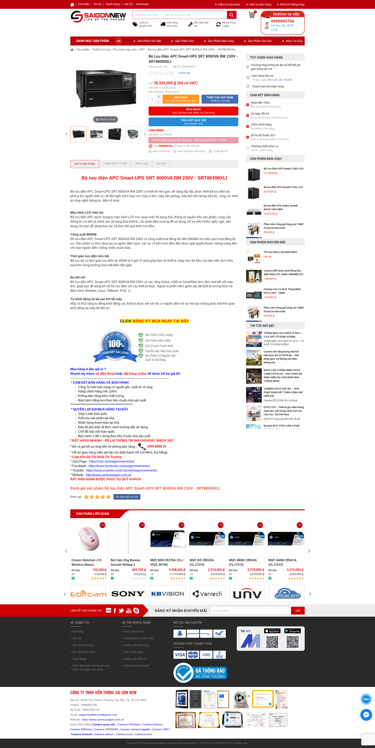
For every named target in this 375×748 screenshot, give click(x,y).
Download (142, 4)
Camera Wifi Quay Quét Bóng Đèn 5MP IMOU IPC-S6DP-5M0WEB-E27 (284, 270)
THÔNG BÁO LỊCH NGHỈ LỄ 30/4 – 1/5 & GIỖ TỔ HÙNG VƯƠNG (283, 335)
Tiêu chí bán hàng (83, 645)
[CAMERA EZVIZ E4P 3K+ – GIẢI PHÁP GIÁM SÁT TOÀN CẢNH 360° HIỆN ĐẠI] (254, 394)
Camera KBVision (81, 729)
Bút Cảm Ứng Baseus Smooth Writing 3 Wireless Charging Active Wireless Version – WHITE (88, 562)
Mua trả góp (294, 41)
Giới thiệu (83, 4)
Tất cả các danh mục (146, 14)
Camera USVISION (106, 729)
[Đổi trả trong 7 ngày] (218, 24)
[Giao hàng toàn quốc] (162, 24)
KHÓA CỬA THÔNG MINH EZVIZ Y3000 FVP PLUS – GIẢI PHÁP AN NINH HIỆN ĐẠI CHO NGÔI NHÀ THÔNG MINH (283, 375)
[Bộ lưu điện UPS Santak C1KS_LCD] (254, 190)
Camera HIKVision (129, 724)
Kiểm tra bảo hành (229, 4)
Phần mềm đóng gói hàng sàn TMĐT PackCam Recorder (284, 223)
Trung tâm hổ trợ (134, 631)
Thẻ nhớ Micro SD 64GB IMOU (280, 249)
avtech (109, 734)
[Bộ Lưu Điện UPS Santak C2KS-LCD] (254, 172)
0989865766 (165, 145)
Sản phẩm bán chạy (221, 41)
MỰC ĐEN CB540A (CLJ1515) (281, 529)
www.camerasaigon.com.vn (107, 719)
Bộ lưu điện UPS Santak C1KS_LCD (283, 184)
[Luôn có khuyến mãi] (135, 24)
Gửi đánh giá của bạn (126, 496)
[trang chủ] (72, 49)
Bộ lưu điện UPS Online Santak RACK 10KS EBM (281, 205)
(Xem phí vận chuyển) (279, 79)
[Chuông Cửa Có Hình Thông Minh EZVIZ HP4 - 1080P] (254, 293)
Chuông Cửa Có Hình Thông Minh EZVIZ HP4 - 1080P (282, 288)
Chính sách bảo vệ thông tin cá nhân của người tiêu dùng (90, 667)
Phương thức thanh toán (139, 638)
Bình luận (142, 163)
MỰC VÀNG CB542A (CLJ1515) (204, 562)
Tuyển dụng (113, 4)
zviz (130, 734)
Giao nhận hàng (133, 652)
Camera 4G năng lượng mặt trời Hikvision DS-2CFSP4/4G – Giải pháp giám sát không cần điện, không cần (281, 357)
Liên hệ (128, 4)
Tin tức (97, 4)
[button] (180, 99)
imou (149, 734)
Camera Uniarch (81, 734)
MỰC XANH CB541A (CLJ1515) (243, 562)
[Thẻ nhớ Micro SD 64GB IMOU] (254, 255)
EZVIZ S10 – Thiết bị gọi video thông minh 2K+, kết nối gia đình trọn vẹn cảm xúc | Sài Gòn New (284, 411)
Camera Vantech (130, 729)
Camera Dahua (152, 724)
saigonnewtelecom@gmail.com (97, 714)
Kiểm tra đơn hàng (260, 4)
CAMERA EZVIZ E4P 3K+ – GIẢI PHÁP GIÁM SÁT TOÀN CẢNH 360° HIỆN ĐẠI (283, 392)
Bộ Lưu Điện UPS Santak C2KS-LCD (284, 166)
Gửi (298, 611)
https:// (86, 719)
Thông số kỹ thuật (115, 163)
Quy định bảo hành (83, 652)
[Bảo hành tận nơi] (190, 24)
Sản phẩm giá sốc (260, 41)
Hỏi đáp (161, 163)
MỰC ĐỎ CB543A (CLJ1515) (162, 562)
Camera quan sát (103, 724)
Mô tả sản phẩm (84, 163)
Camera (100, 734)
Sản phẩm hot (184, 41)
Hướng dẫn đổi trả (135, 658)
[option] (105, 89)
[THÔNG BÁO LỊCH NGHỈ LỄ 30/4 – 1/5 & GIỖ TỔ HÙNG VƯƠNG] (254, 339)
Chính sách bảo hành (136, 665)
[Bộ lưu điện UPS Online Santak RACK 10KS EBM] (254, 209)
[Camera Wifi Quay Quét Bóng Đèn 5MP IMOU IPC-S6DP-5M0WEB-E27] (254, 274)
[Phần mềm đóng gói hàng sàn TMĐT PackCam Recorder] (254, 228)
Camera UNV (160, 729)
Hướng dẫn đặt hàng (136, 645)
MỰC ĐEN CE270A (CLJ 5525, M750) (127, 562)
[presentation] (66, 550)
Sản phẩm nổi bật (149, 41)
